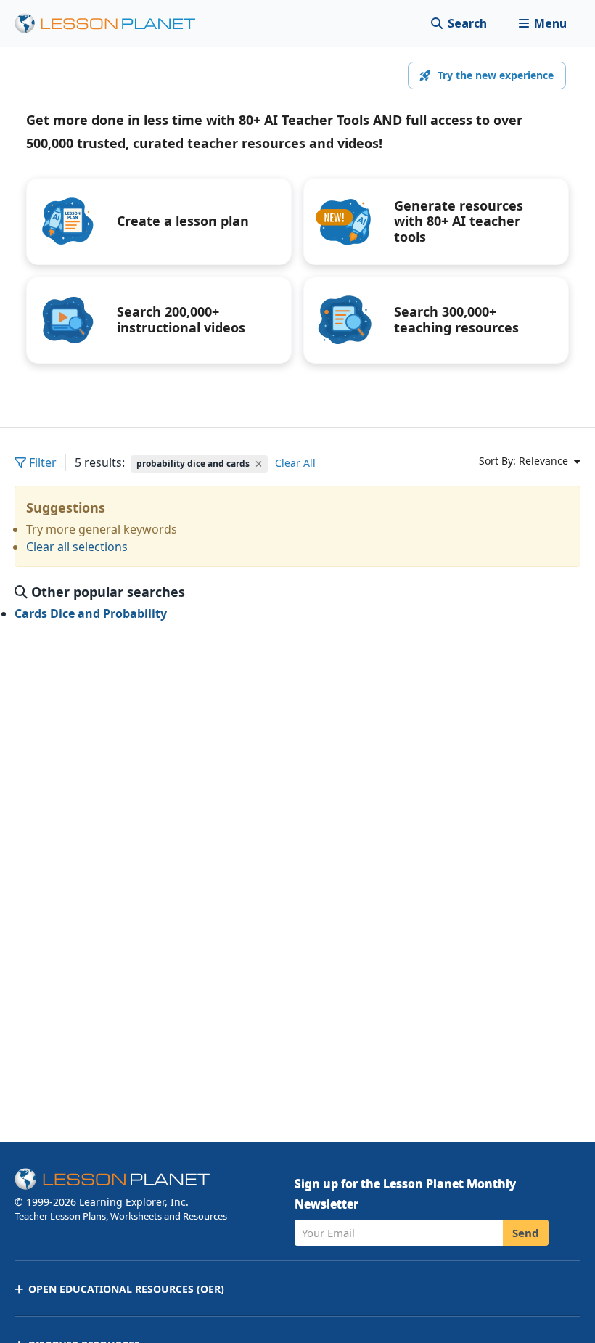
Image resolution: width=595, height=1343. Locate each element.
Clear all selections (77, 547)
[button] (542, 23)
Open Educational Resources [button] (126, 1289)
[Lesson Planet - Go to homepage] (113, 23)
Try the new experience (496, 75)
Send (525, 1232)
